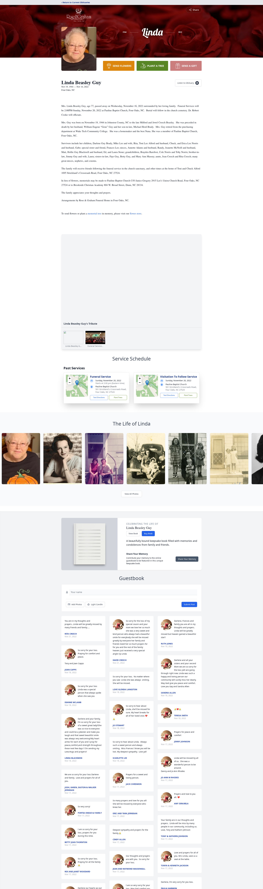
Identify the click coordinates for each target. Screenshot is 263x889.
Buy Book (148, 533)
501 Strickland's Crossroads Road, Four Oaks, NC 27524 (110, 390)
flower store (135, 213)
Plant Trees (118, 397)
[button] (77, 383)
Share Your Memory (187, 559)
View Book (133, 533)
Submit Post (189, 604)
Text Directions (99, 397)
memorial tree (94, 213)
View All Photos (131, 494)
